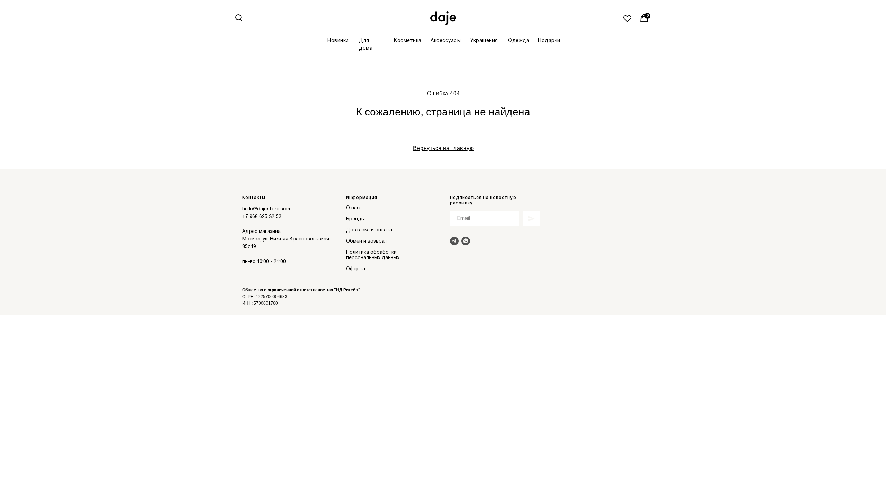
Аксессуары (446, 40)
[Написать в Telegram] (454, 241)
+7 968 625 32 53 (261, 217)
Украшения (484, 40)
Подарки (549, 40)
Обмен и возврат (366, 241)
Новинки (338, 40)
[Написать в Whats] (465, 241)
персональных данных (372, 258)
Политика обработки (371, 252)
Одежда (518, 40)
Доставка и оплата (369, 230)
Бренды (355, 219)
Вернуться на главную (443, 148)
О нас (353, 208)
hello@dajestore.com (266, 209)
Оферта (355, 269)
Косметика (408, 40)
